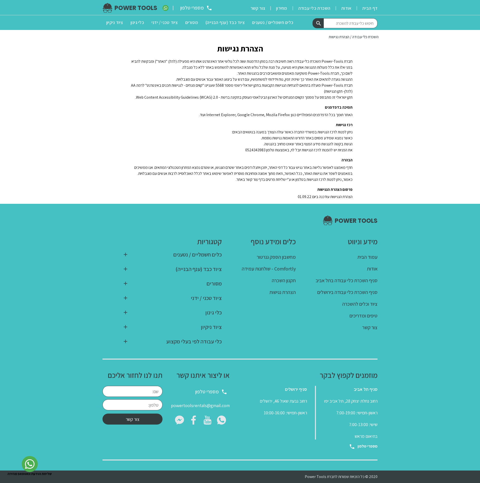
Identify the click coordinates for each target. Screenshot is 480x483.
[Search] (318, 23)
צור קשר (132, 419)
